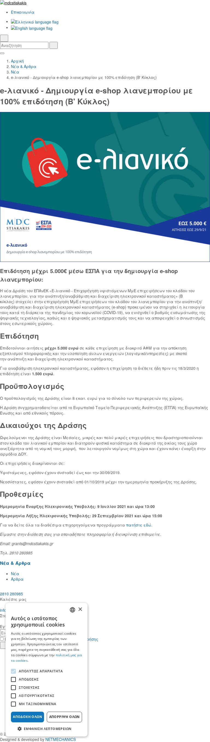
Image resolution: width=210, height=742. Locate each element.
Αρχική (17, 61)
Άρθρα (17, 579)
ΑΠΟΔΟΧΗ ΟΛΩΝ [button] (27, 716)
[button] (46, 728)
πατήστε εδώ (138, 525)
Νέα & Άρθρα (23, 66)
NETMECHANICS (60, 739)
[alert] (46, 670)
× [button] (80, 609)
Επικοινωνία (22, 12)
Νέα (15, 72)
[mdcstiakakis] (105, 2)
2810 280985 (11, 593)
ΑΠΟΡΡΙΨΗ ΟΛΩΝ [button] (64, 716)
